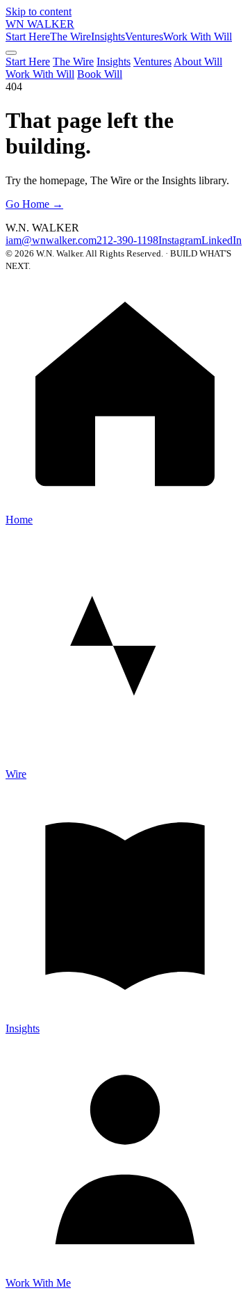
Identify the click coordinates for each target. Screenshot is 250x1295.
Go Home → (34, 204)
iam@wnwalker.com (51, 240)
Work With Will (197, 36)
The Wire (70, 36)
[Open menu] (11, 53)
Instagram (179, 240)
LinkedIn (221, 240)
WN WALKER (40, 24)
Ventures (144, 36)
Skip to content (39, 11)
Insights (108, 36)
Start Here (28, 36)
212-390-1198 (127, 240)
